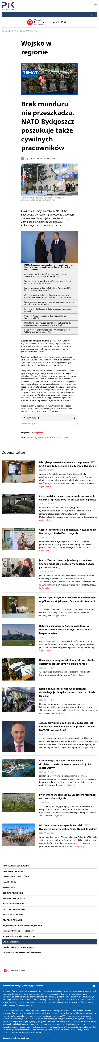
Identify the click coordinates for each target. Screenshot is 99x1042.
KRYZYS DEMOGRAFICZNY (14, 909)
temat (65, 437)
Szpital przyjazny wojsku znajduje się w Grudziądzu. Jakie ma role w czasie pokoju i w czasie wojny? (65, 764)
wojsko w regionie (33, 437)
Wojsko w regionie (11, 942)
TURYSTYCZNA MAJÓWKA (14, 903)
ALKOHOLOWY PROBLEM (14, 898)
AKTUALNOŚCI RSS (18, 970)
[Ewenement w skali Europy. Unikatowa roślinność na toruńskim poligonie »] (18, 805)
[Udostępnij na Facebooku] (23, 158)
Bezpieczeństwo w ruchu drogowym (19, 947)
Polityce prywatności (24, 1005)
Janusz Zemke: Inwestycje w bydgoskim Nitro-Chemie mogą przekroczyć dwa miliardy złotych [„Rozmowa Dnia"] (66, 564)
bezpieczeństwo (49, 437)
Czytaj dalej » (45, 486)
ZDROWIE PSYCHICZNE (13, 893)
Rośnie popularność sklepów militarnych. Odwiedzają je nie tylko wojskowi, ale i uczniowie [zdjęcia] (67, 692)
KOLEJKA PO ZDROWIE (13, 914)
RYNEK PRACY (9, 887)
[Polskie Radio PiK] (8, 6)
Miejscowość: (27, 432)
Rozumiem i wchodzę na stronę (16, 1038)
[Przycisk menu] (95, 5)
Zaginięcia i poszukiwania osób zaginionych (22, 925)
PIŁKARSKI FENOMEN (12, 920)
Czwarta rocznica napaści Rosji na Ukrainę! (22, 952)
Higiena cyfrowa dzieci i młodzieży (18, 931)
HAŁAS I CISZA (9, 882)
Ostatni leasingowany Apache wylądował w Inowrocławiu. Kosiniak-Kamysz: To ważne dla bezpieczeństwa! (65, 629)
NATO (59, 437)
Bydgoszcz (38, 432)
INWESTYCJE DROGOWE (13, 871)
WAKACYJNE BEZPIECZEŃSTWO (16, 876)
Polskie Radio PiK (10, 31)
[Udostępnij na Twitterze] (28, 158)
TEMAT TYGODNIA (28, 31)
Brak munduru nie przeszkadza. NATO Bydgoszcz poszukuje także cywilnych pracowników (47, 126)
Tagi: (23, 437)
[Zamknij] (93, 986)
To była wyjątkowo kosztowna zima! (19, 936)
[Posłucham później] (76, 424)
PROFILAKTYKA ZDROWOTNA (16, 866)
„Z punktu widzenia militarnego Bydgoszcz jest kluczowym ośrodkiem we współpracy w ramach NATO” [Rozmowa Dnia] (67, 726)
